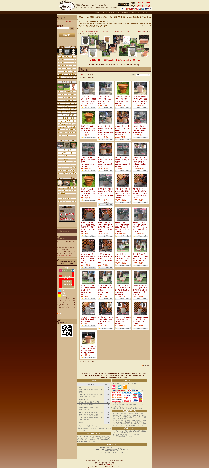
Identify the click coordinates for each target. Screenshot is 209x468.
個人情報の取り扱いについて (95, 460)
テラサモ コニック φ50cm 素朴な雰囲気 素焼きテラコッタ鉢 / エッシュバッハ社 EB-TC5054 (140, 227)
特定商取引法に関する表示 (115, 460)
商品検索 (60, 26)
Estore (109, 464)
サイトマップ (147, 12)
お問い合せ (135, 12)
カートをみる (94, 12)
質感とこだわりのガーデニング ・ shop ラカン (92, 5)
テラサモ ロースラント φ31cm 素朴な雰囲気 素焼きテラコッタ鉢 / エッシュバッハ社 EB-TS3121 (140, 193)
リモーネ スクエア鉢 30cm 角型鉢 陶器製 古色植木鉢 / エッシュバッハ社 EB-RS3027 (105, 290)
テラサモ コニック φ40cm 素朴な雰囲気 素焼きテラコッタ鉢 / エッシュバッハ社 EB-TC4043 (88, 258)
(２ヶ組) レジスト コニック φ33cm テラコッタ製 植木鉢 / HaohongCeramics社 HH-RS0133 (140, 162)
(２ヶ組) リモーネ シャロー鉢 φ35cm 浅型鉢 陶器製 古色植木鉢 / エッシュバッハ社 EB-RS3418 (122, 290)
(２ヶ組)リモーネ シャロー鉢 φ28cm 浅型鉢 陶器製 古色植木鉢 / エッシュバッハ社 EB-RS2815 (140, 290)
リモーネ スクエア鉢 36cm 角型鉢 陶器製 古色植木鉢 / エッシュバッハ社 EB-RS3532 (88, 290)
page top (146, 365)
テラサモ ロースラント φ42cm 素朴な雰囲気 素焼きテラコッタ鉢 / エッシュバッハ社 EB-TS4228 (122, 193)
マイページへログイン (110, 12)
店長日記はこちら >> (64, 256)
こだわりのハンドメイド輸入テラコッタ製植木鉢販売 (129, 31)
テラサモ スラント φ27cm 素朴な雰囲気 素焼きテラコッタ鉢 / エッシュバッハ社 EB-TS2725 (122, 227)
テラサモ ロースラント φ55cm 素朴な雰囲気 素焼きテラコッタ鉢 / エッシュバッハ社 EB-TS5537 (105, 193)
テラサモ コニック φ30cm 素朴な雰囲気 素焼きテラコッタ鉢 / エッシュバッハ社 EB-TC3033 (105, 258)
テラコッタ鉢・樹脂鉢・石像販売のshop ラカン (94, 31)
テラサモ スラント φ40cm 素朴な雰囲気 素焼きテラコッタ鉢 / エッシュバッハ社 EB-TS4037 (105, 227)
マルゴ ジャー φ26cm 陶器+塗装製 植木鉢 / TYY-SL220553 (88, 319)
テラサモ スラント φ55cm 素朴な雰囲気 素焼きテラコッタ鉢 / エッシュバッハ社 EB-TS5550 (88, 227)
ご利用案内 (124, 12)
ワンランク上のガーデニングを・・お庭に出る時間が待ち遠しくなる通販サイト (97, 7)
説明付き (82, 74)
